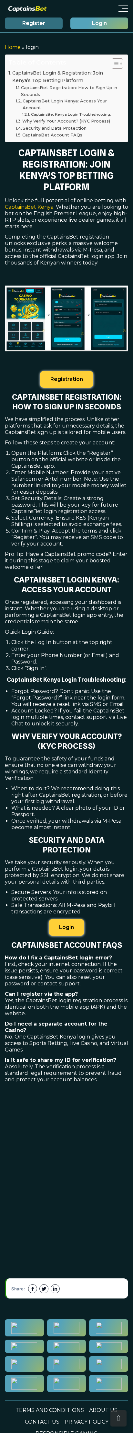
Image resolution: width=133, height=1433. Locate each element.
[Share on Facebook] (32, 1288)
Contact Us (42, 1422)
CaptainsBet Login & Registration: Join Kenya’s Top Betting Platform (57, 76)
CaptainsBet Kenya (29, 207)
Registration (66, 379)
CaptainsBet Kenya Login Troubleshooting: (71, 114)
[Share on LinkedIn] (55, 1288)
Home (13, 47)
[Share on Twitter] (43, 1288)
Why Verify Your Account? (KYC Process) (66, 120)
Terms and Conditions (49, 1410)
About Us (103, 1410)
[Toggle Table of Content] (114, 63)
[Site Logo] (27, 9)
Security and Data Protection (55, 128)
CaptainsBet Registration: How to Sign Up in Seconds (69, 91)
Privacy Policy (86, 1422)
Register (33, 23)
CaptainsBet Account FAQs (52, 134)
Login (99, 23)
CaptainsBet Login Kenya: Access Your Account (65, 104)
